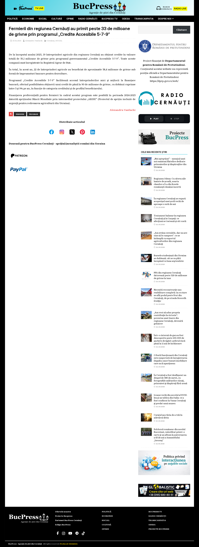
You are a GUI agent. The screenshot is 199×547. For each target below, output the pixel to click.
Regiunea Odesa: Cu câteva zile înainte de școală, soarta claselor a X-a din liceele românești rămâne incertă (170, 182)
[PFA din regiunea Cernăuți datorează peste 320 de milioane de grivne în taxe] (146, 277)
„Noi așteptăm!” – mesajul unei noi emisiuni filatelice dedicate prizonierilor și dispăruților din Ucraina (170, 163)
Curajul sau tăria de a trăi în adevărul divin (168, 416)
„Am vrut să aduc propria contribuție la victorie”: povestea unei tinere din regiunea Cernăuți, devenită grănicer (168, 318)
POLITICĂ (12, 18)
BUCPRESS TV (110, 18)
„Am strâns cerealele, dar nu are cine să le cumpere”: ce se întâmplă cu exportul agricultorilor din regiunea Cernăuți (170, 238)
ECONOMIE (28, 18)
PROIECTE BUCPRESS (159, 529)
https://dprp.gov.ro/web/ (164, 81)
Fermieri (20, 114)
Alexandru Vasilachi (34, 40)
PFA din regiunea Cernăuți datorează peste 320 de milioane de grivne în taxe (170, 275)
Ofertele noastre (63, 511)
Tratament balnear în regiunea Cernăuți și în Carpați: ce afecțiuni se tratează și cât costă (170, 218)
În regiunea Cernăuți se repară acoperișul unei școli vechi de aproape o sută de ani (170, 201)
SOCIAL (43, 18)
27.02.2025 (17, 40)
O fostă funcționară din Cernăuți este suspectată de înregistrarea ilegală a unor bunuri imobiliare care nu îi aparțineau (170, 359)
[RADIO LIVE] (164, 9)
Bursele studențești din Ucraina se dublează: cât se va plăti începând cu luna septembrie (170, 258)
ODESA (126, 18)
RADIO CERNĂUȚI (87, 18)
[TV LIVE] (26, 9)
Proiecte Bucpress (63, 516)
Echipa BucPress (63, 524)
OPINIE (70, 18)
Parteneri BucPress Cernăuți (68, 520)
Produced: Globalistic (69, 544)
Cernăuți (51, 40)
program (33, 114)
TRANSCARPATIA (144, 18)
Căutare (181, 29)
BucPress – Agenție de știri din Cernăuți (25, 544)
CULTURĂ (56, 18)
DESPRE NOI (164, 18)
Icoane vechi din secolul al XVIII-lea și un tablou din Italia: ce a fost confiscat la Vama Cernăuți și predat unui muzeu (170, 399)
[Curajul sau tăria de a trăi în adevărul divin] (146, 419)
